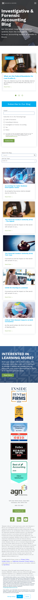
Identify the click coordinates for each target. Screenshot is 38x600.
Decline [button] (27, 596)
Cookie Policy (6, 561)
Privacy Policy (25, 559)
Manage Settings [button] (11, 596)
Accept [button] (19, 596)
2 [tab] (19, 95)
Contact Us (19, 511)
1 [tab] (15, 95)
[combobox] (19, 155)
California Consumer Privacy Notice (23, 561)
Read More (8, 375)
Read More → (8, 86)
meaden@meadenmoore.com (10, 587)
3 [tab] (22, 95)
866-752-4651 (19, 505)
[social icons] (12, 519)
